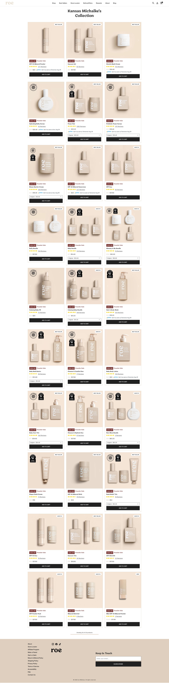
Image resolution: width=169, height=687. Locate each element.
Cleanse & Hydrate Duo (75, 433)
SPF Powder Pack (35, 614)
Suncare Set (72, 64)
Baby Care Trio (34, 433)
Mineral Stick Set (73, 614)
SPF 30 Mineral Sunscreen (77, 187)
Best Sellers (63, 3)
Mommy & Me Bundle (113, 248)
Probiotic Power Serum (114, 124)
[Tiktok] (60, 644)
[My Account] (157, 3)
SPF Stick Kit (110, 556)
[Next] (61, 40)
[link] (37, 66)
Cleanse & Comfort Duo (76, 371)
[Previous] (30, 40)
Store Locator (75, 3)
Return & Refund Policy (35, 658)
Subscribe (118, 664)
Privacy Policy (32, 663)
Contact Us (31, 675)
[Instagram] (53, 644)
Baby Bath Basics (35, 371)
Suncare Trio (72, 556)
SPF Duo (109, 187)
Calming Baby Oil (35, 310)
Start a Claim (32, 655)
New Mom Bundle (112, 433)
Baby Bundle (72, 248)
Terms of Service (33, 666)
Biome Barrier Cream (36, 187)
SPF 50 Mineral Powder (37, 64)
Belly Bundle (33, 248)
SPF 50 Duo (33, 556)
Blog (114, 3)
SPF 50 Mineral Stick (75, 494)
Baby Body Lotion (112, 371)
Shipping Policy (33, 661)
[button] (53, 3)
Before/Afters (88, 3)
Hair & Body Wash (112, 310)
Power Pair (71, 124)
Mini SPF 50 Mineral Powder (116, 614)
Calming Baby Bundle (75, 310)
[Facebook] (56, 644)
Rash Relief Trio (111, 494)
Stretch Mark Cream (113, 64)
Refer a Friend (32, 652)
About (107, 3)
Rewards (99, 3)
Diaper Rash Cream (35, 494)
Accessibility (32, 669)
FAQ (29, 672)
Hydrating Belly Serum (37, 124)
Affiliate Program (33, 649)
